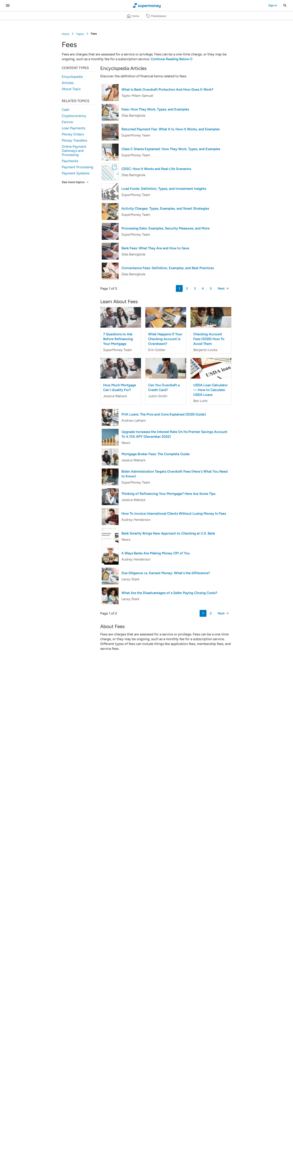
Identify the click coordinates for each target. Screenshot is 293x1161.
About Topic (71, 89)
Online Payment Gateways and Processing (74, 150)
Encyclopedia (72, 77)
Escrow (67, 122)
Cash (65, 110)
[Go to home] (146, 5)
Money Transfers (74, 140)
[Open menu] (7, 5)
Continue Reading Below (170, 59)
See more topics (73, 182)
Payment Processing (77, 167)
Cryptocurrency (74, 116)
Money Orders (73, 134)
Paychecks (70, 161)
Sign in (272, 5)
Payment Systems (75, 173)
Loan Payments (73, 128)
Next (221, 288)
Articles (68, 83)
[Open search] (285, 5)
